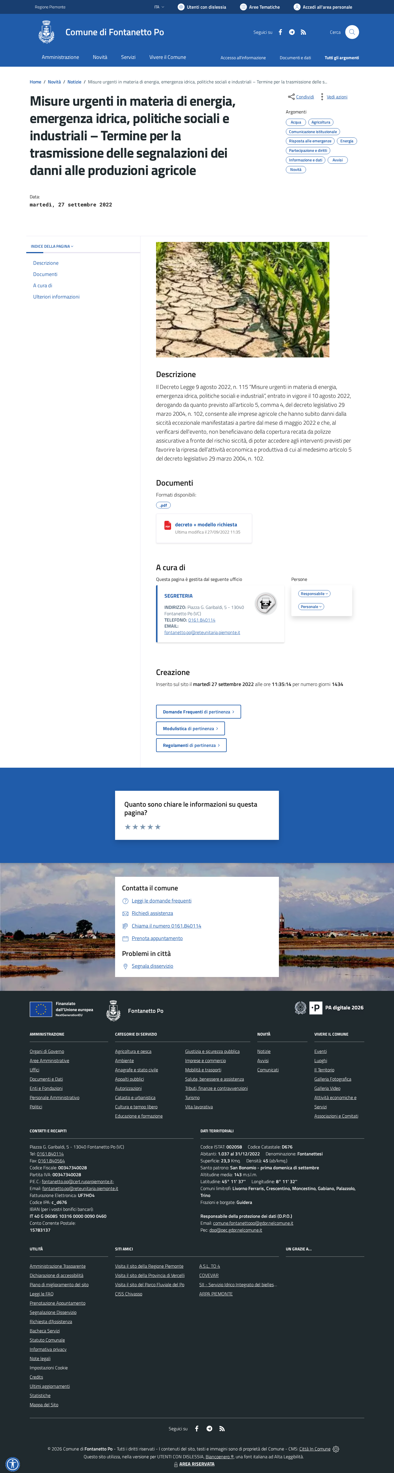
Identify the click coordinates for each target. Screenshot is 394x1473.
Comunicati (268, 1069)
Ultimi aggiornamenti (50, 1386)
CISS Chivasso (128, 1293)
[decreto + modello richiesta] (167, 525)
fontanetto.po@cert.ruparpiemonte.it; (78, 1181)
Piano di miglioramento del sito (59, 1284)
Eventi (320, 1051)
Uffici (34, 1069)
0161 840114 (201, 619)
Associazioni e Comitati (336, 1115)
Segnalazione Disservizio (53, 1312)
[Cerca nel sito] (352, 32)
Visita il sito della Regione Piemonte (149, 1266)
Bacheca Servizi (45, 1330)
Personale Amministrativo (54, 1097)
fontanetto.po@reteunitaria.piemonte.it (202, 632)
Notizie (74, 81)
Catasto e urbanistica (135, 1097)
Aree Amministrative (49, 1060)
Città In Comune (315, 1448)
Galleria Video (327, 1088)
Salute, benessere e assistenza (214, 1078)
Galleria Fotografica (332, 1078)
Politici (36, 1106)
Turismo (192, 1097)
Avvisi (263, 1060)
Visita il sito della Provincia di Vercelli (150, 1275)
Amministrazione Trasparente (58, 1266)
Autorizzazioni (128, 1088)
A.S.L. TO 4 (209, 1266)
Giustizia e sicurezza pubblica (212, 1051)
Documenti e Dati (46, 1078)
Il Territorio (324, 1069)
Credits (36, 1376)
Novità (54, 81)
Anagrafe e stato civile (136, 1069)
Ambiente (124, 1060)
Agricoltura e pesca (133, 1051)
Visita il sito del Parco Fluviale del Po (149, 1284)
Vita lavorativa (199, 1106)
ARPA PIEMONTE (216, 1293)
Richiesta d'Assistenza (51, 1321)
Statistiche (40, 1395)
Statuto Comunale (47, 1339)
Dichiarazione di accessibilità (56, 1275)
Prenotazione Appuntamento (57, 1302)
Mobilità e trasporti (203, 1069)
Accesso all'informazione (243, 57)
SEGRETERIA (178, 596)
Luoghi (320, 1060)
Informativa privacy (48, 1349)
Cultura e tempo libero (136, 1106)
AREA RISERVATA (197, 1463)
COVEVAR (209, 1275)
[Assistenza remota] (336, 1448)
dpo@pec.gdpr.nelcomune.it (235, 1229)
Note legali (40, 1358)
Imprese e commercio (205, 1060)
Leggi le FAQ (42, 1293)
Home (35, 81)
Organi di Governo (47, 1051)
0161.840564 (51, 1160)
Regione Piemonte (50, 7)
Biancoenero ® (220, 1456)
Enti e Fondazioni (46, 1088)
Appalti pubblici (129, 1078)
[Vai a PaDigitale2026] (329, 1007)
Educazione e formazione (139, 1115)
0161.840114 (50, 1153)
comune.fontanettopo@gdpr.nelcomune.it (253, 1223)
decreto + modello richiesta (206, 524)
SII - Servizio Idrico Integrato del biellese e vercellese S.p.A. (255, 1284)
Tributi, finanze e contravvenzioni (216, 1088)
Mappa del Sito (44, 1404)
